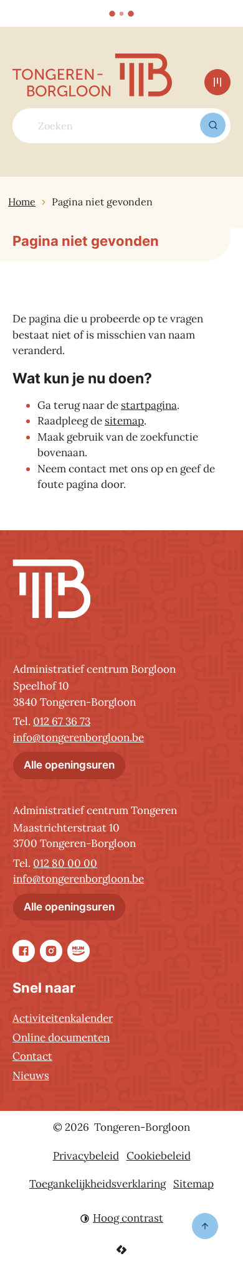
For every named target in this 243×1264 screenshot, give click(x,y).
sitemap (124, 421)
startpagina (149, 405)
